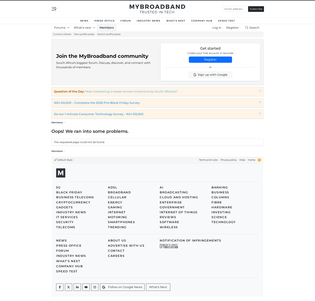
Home (251, 159)
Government (172, 207)
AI (161, 187)
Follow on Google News (125, 287)
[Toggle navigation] (54, 8)
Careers (116, 256)
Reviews (168, 217)
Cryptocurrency (73, 202)
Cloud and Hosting (179, 197)
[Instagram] (94, 287)
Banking (219, 187)
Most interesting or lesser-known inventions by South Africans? (131, 91)
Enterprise (171, 202)
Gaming (115, 207)
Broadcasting (174, 192)
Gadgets (64, 207)
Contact (116, 250)
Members (107, 27)
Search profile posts (108, 34)
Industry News (148, 20)
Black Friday (69, 192)
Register (210, 59)
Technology (223, 222)
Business (220, 192)
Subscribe (256, 9)
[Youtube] (86, 287)
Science (219, 217)
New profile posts (84, 34)
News (84, 20)
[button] (68, 27)
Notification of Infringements (190, 240)
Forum (125, 20)
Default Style (65, 159)
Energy (115, 202)
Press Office (104, 20)
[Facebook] (59, 287)
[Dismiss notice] (259, 91)
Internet (117, 212)
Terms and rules (208, 159)
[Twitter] (68, 287)
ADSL (112, 187)
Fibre (216, 202)
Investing (221, 212)
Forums (59, 27)
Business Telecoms (75, 197)
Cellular (117, 197)
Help (242, 159)
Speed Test (226, 20)
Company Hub (201, 20)
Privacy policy (229, 159)
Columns (220, 197)
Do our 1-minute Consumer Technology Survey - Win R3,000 (98, 114)
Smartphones (121, 222)
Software (169, 222)
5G (58, 187)
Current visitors (62, 34)
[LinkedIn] (77, 287)
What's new (82, 27)
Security (65, 222)
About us (117, 240)
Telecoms (65, 227)
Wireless (169, 227)
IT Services (67, 217)
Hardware (221, 207)
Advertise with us (126, 245)
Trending (117, 227)
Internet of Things (179, 212)
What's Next (175, 20)
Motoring (117, 217)
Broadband (119, 192)
